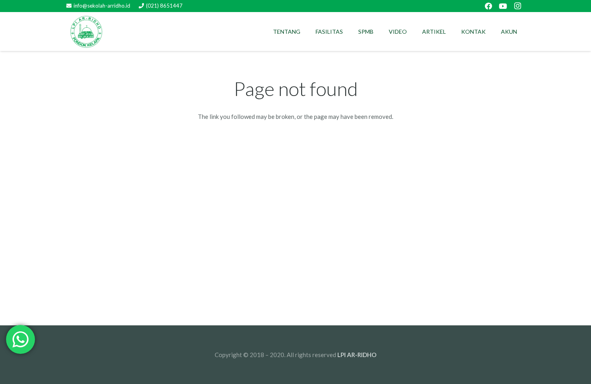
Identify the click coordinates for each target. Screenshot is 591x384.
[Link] (86, 32)
